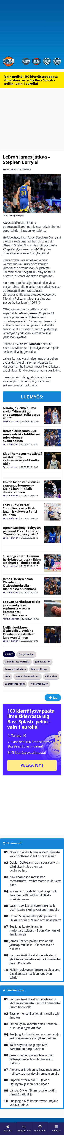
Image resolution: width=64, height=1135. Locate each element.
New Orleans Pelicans (27, 676)
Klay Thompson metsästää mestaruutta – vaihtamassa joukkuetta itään (22, 458)
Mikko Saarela (11, 421)
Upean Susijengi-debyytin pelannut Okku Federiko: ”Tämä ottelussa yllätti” (22, 531)
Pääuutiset (51, 676)
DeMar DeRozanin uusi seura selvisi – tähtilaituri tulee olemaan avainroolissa (21, 436)
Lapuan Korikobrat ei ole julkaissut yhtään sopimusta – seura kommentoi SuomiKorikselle (21, 608)
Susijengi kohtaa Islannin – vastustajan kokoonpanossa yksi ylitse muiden (35, 1036)
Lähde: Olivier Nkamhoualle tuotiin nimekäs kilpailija (33, 1092)
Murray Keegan (39, 669)
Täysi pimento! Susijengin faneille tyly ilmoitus (34, 1015)
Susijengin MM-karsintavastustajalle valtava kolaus (34, 1103)
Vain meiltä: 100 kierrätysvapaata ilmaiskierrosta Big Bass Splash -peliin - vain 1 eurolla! (31, 80)
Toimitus (8, 169)
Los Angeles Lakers (15, 669)
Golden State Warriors (17, 661)
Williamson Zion (39, 683)
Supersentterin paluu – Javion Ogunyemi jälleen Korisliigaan (29, 1082)
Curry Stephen (26, 654)
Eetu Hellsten (10, 444)
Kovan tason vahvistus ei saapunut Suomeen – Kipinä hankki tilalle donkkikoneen (21, 487)
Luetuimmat (16, 990)
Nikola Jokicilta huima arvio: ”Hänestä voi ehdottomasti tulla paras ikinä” (21, 413)
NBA (7, 676)
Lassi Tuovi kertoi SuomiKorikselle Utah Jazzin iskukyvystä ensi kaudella (20, 510)
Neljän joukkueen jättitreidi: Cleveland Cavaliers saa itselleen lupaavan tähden (19, 632)
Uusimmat (14, 843)
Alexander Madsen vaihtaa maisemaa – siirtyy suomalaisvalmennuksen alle (35, 1072)
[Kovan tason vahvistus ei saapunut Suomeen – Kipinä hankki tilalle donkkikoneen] (52, 489)
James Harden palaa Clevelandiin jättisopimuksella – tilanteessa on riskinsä (19, 584)
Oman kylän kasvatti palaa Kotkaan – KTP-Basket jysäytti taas (34, 1026)
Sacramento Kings (15, 683)
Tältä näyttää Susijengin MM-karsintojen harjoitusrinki (29, 1047)
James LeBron (42, 661)
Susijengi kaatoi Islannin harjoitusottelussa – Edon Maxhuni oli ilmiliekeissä (22, 559)
